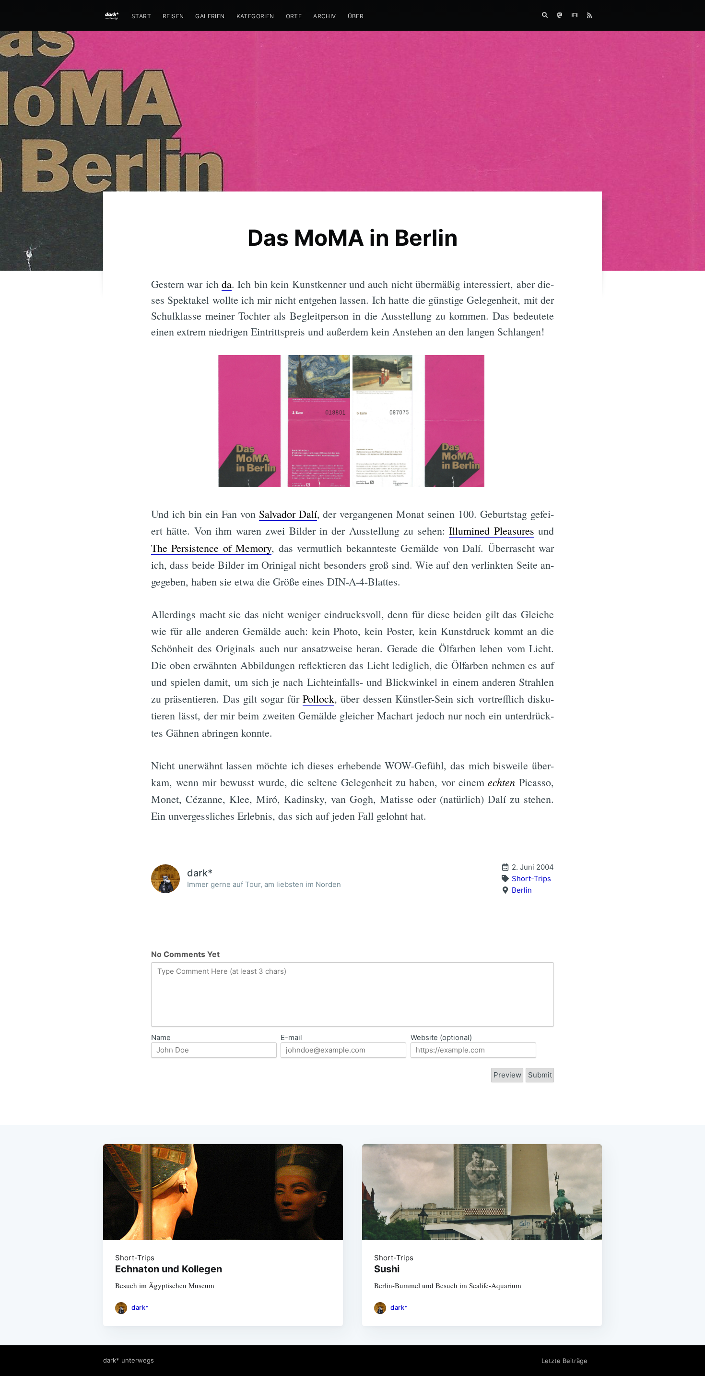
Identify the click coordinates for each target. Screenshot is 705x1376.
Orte (294, 16)
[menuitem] (141, 16)
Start (141, 16)
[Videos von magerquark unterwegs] (574, 15)
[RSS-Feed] (592, 15)
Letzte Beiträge (564, 1360)
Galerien (209, 16)
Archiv (324, 16)
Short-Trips (531, 878)
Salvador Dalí (288, 514)
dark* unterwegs (128, 1360)
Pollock (318, 699)
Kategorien (255, 16)
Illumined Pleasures (491, 531)
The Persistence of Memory (211, 548)
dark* (140, 1307)
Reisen (173, 16)
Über (356, 16)
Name (161, 1037)
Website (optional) (441, 1037)
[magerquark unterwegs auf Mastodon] (559, 15)
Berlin (522, 890)
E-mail (291, 1037)
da (227, 284)
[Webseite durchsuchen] (544, 15)
